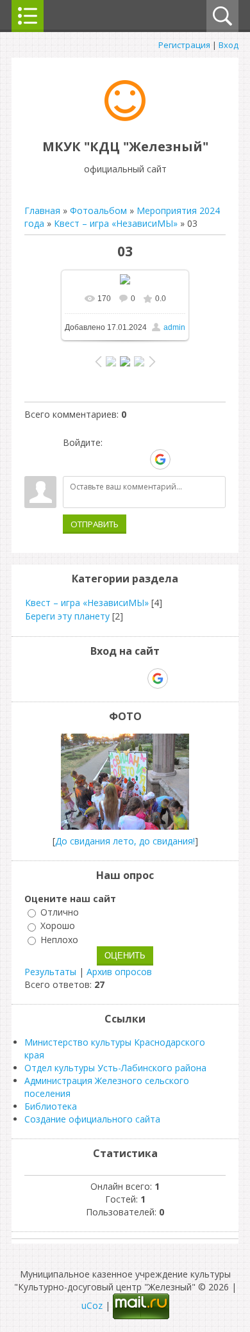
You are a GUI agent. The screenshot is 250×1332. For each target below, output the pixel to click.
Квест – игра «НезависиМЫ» (116, 223)
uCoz (92, 1305)
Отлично (59, 912)
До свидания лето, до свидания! (125, 841)
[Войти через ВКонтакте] (94, 459)
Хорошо (57, 926)
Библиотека (50, 1106)
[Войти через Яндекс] (137, 459)
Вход (228, 45)
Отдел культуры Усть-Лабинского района (115, 1068)
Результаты (50, 972)
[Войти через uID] (72, 459)
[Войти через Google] (160, 459)
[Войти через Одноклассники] (182, 459)
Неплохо (59, 939)
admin (174, 327)
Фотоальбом (98, 210)
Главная (42, 210)
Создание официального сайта (92, 1119)
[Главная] (125, 117)
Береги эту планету (67, 616)
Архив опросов (119, 972)
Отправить (95, 524)
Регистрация (184, 45)
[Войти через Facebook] (116, 459)
